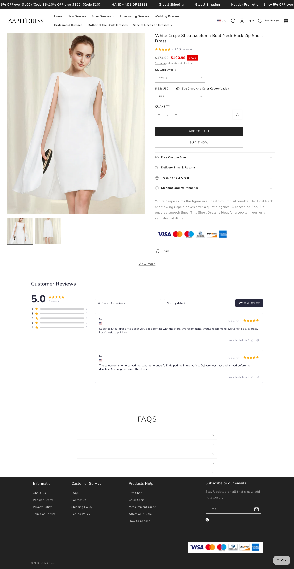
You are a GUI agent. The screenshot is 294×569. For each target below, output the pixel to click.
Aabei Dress (48, 563)
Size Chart (136, 493)
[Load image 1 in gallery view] (20, 231)
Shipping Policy (81, 507)
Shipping (160, 63)
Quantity (162, 106)
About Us (39, 493)
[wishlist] (237, 114)
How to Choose (139, 521)
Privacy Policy (42, 507)
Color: (165, 70)
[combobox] (176, 303)
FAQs (75, 493)
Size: (192, 89)
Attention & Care (140, 514)
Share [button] (166, 251)
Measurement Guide (142, 507)
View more (147, 264)
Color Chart (137, 500)
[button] (102, 16)
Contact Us (78, 500)
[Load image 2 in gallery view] (48, 231)
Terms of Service (44, 514)
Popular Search (43, 500)
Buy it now (199, 142)
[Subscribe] (256, 509)
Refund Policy (80, 514)
